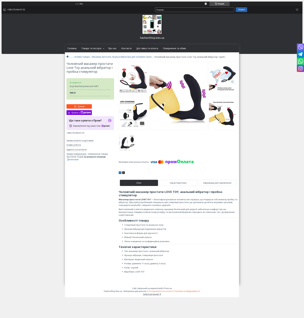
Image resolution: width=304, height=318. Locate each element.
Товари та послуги (91, 48)
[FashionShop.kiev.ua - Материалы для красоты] (152, 24)
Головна (71, 48)
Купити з (76, 112)
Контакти (126, 48)
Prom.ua (168, 288)
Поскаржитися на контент (161, 291)
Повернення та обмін (174, 48)
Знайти (241, 9)
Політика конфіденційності (187, 291)
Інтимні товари (82, 57)
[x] (123, 173)
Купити (81, 106)
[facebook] (120, 173)
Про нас (112, 48)
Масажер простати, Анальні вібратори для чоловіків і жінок (122, 57)
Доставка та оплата (147, 48)
